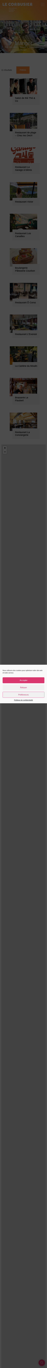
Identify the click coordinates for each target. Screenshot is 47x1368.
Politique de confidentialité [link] (23, 700)
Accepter (23, 680)
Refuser (23, 687)
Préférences (23, 695)
